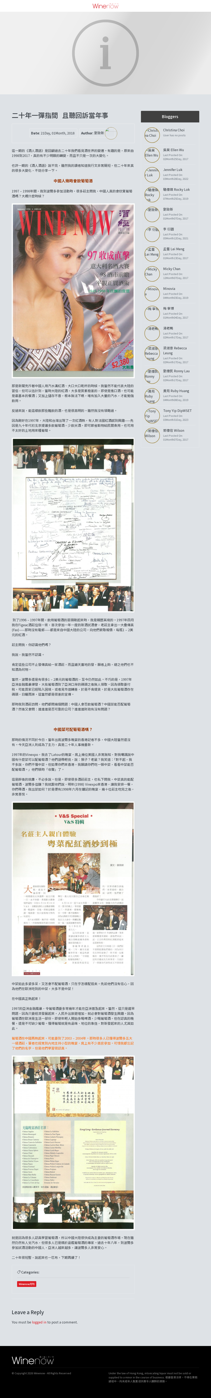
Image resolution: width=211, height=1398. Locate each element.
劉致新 (99, 132)
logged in (39, 1322)
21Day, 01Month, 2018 (58, 132)
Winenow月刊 (27, 1284)
